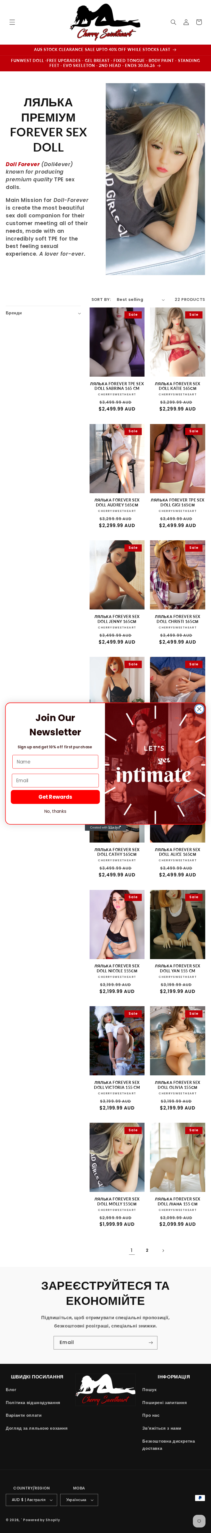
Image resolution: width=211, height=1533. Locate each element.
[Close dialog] (199, 709)
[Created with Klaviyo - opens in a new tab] (105, 827)
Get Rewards (55, 796)
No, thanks (55, 811)
